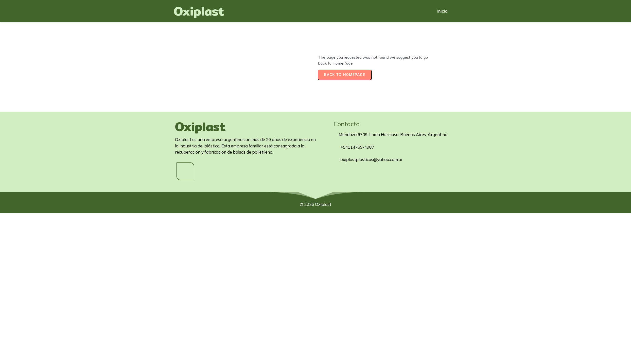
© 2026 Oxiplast (315, 204)
